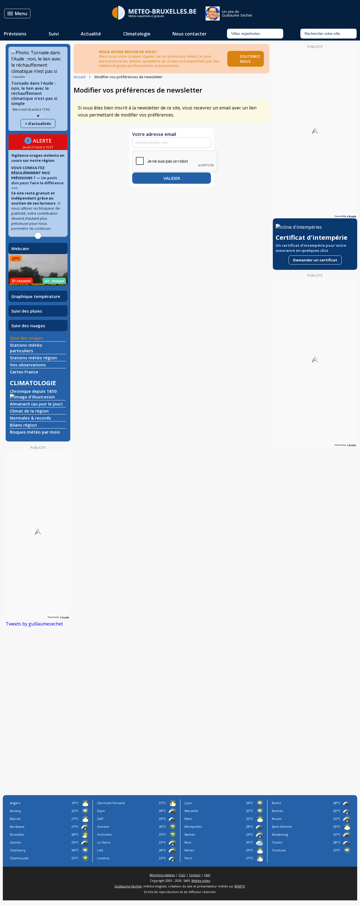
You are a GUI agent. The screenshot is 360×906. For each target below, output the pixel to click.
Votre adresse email (154, 134)
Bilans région (23, 425)
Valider (171, 178)
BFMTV (240, 886)
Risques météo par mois (35, 432)
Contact (195, 875)
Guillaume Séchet (127, 886)
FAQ (207, 875)
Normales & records (30, 418)
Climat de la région (29, 411)
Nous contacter (189, 34)
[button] (34, 116)
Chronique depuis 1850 (33, 391)
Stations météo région (33, 357)
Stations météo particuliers (26, 347)
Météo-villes (201, 880)
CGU (182, 875)
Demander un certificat (315, 260)
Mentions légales (162, 875)
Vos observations (28, 364)
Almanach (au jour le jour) (36, 404)
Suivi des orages (26, 338)
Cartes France (24, 371)
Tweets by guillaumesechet (34, 624)
